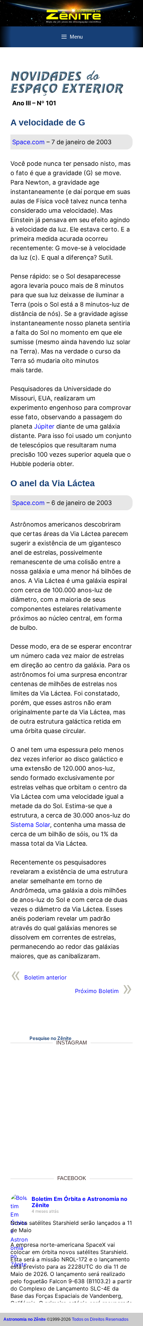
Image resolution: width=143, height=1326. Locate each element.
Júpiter (44, 426)
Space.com (28, 142)
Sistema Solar (30, 824)
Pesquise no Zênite (51, 1038)
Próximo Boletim (97, 990)
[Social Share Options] (21, 1160)
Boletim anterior (45, 977)
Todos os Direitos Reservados (100, 1319)
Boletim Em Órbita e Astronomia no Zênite (79, 1202)
